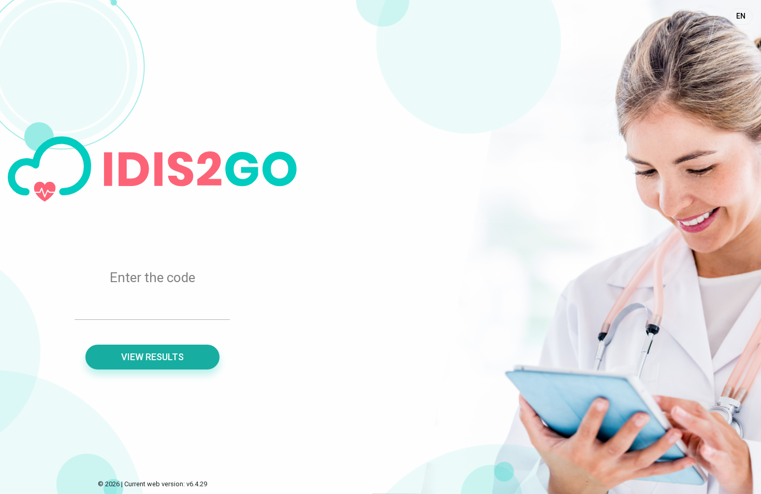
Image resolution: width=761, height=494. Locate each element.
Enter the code (152, 277)
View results (152, 356)
